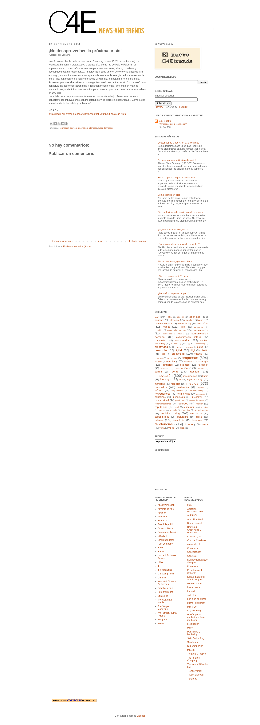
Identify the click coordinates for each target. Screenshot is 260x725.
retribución (189, 407)
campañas (201, 323)
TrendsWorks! (194, 671)
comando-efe (194, 544)
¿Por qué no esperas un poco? (174, 293)
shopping (185, 410)
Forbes (161, 551)
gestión (73, 128)
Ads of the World (195, 519)
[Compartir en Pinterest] (66, 123)
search (162, 410)
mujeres (200, 387)
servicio (173, 410)
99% (189, 505)
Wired (161, 623)
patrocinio (200, 394)
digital (178, 350)
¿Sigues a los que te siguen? (173, 229)
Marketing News (166, 573)
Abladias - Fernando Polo (195, 510)
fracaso (201, 368)
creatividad (161, 346)
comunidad (160, 340)
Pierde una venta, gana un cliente (175, 261)
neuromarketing (196, 391)
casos (166, 326)
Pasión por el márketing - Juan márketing (196, 617)
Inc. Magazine (165, 570)
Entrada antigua (137, 241)
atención (174, 320)
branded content (163, 323)
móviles (159, 390)
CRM (170, 317)
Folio (160, 547)
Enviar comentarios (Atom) (77, 246)
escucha (188, 362)
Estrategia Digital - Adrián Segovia (196, 578)
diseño (204, 350)
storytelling (182, 417)
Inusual (191, 591)
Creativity (162, 536)
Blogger (141, 716)
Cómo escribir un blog (169, 195)
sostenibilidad (162, 417)
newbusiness (162, 393)
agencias (194, 316)
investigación (190, 376)
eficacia (198, 354)
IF (159, 566)
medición (175, 384)
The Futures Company (193, 659)
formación (64, 128)
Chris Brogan (194, 536)
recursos (183, 403)
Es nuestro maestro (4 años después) (177, 160)
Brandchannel (194, 523)
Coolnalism (193, 548)
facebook (203, 365)
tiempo (189, 424)
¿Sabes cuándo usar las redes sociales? (179, 244)
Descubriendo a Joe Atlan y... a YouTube (178, 142)
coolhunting (176, 343)
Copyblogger (194, 552)
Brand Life (163, 520)
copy (188, 343)
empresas (190, 358)
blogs (200, 320)
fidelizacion (165, 368)
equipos (158, 362)
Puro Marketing (165, 592)
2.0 (157, 316)
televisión (197, 420)
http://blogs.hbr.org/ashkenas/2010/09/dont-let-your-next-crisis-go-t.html (88, 113)
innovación (83, 128)
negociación (177, 390)
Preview (159, 107)
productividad (162, 400)
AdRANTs (192, 515)
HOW (160, 562)
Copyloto (192, 556)
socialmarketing (170, 413)
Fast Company (165, 543)
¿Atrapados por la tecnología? (173, 124)
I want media (193, 587)
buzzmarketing (184, 323)
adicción (180, 317)
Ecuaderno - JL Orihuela (195, 571)
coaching (159, 330)
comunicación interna (173, 334)
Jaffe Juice (192, 595)
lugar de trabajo (105, 128)
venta (162, 428)
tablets (199, 417)
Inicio (100, 241)
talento (159, 420)
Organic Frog (194, 610)
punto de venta (196, 400)
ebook (163, 354)
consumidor (182, 340)
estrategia (202, 361)
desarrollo (161, 350)
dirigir (193, 350)
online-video (183, 393)
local (181, 379)
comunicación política (188, 337)
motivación (183, 387)
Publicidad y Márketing (193, 633)
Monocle (162, 577)
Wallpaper (163, 619)
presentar (197, 397)
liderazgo (93, 128)
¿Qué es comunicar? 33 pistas (173, 276)
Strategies (163, 596)
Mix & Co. (192, 606)
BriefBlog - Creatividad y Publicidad (194, 530)
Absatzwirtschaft (166, 505)
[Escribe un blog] (55, 123)
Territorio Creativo (196, 653)
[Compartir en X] (59, 123)
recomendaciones (163, 404)
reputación (161, 406)
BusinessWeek (165, 528)
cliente (184, 327)
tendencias (164, 424)
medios (192, 383)
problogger (193, 624)
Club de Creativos (196, 540)
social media (201, 410)
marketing (160, 384)
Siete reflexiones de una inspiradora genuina (181, 212)
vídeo (171, 428)
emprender (172, 358)
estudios (168, 364)
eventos (185, 364)
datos (200, 347)
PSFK (190, 627)
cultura (189, 347)
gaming (159, 371)
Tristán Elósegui (195, 674)
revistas (204, 407)
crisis (179, 347)
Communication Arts (168, 532)
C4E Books (165, 121)
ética (181, 428)
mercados (161, 387)
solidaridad (196, 413)
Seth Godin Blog (195, 638)
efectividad (178, 353)
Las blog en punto (196, 599)
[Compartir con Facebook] (63, 123)
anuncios (159, 320)
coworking (200, 344)
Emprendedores (166, 540)
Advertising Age (166, 509)
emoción (159, 358)
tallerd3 (191, 650)
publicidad (179, 400)
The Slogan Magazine (164, 607)
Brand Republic (166, 524)
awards (188, 320)
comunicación (199, 330)
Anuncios (162, 516)
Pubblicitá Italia (165, 588)
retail (177, 407)
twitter (205, 424)
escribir (170, 361)
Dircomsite (192, 566)
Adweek (162, 512)
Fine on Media (194, 583)
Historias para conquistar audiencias (176, 177)
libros (205, 376)
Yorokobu (192, 678)
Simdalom (192, 642)
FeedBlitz (182, 107)
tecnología (178, 420)
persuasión (179, 397)
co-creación (199, 327)
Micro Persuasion (196, 603)
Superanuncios (195, 646)
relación (199, 404)
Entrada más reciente (60, 241)
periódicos (160, 397)
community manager (176, 330)
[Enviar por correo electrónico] (52, 123)
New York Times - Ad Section (167, 582)
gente (175, 371)
